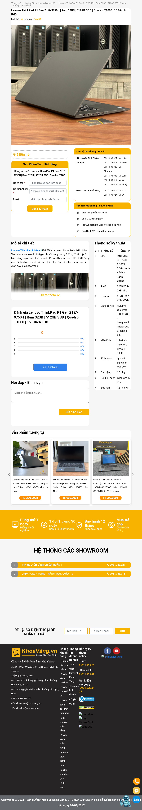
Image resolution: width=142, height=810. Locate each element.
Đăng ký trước (40, 209)
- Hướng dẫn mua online (64, 665)
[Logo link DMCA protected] (86, 707)
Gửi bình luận (74, 412)
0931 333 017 (110, 162)
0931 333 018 (110, 184)
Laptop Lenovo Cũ (46, 3)
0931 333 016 (110, 190)
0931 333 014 (110, 180)
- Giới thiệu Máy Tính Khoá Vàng (73, 673)
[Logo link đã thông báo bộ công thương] (86, 699)
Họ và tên (19, 183)
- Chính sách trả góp (64, 774)
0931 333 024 (110, 195)
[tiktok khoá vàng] (111, 656)
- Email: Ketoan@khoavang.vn (26, 703)
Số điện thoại (20, 191)
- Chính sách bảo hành (64, 678)
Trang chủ (16, 3)
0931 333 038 (110, 176)
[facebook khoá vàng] (107, 650)
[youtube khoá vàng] (116, 650)
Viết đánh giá (50, 367)
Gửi (122, 631)
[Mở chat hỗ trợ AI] (125, 801)
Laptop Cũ (29, 3)
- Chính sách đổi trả (64, 691)
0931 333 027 (110, 158)
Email (16, 199)
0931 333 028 (110, 167)
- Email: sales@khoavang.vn (25, 708)
